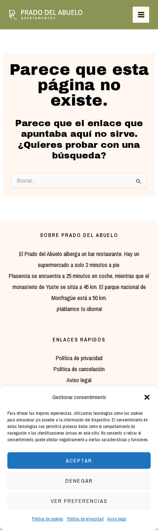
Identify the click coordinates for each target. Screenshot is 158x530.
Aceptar (79, 460)
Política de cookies (47, 519)
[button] (147, 397)
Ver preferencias (79, 501)
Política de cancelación (79, 369)
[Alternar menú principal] (141, 15)
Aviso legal (116, 519)
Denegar (79, 481)
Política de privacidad (85, 519)
